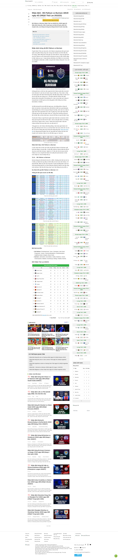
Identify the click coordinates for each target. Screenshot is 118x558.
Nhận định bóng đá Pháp (79, 26)
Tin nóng (29, 5)
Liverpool (77, 398)
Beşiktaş (86, 85)
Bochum (33, 441)
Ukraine (34, 486)
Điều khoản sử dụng (67, 535)
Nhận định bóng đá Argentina (80, 48)
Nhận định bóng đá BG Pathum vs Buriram (41, 34)
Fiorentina (87, 309)
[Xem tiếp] (81, 401)
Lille (33, 396)
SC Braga (86, 169)
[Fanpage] (85, 545)
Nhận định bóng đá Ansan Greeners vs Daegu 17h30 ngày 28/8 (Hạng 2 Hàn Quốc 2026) (39, 452)
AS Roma (34, 411)
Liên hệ (77, 547)
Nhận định (74, 5)
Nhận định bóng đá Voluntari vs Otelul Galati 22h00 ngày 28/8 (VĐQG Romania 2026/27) (40, 407)
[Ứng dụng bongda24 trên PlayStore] (83, 535)
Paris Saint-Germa (87, 344)
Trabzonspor (87, 162)
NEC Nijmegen (86, 279)
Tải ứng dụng (78, 533)
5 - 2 (81, 320)
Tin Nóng (27, 535)
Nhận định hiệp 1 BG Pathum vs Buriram (41, 36)
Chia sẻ (88, 410)
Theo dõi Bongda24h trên (57, 17)
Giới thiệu (65, 533)
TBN (45, 5)
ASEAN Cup (34, 5)
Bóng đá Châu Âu (38, 537)
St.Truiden (87, 89)
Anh (43, 5)
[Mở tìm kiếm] (83, 2)
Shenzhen (34, 501)
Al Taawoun (46, 383)
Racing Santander (87, 328)
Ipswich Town (77, 389)
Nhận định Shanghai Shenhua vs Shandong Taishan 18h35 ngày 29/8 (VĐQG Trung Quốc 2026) (39, 512)
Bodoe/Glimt (75, 278)
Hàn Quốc (34, 456)
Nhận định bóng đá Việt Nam (80, 24)
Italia (52, 5)
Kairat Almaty (87, 159)
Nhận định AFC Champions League (81, 62)
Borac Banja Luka (75, 173)
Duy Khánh (53, 317)
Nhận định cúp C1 (77, 21)
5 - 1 (81, 275)
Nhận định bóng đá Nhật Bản (80, 53)
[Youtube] (90, 545)
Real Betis (87, 270)
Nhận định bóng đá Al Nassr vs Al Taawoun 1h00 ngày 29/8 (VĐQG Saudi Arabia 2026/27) (39, 378)
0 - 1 (81, 270)
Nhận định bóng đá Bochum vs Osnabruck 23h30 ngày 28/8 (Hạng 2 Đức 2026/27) (39, 437)
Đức (55, 5)
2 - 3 (81, 298)
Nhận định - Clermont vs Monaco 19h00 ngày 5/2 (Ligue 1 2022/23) (45, 367)
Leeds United (77, 395)
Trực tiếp (27, 541)
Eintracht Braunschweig (43, 426)
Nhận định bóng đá (48, 535)
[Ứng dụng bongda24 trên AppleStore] (88, 535)
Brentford (77, 377)
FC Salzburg (75, 82)
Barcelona (87, 349)
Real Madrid (76, 206)
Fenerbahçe (87, 212)
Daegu (39, 456)
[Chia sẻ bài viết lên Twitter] (29, 16)
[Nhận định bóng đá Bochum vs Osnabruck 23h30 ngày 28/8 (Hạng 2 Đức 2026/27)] (61, 439)
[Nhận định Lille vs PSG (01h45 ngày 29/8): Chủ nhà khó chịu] (61, 396)
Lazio (86, 355)
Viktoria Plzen (76, 79)
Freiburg (76, 264)
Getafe (86, 199)
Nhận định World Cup (78, 40)
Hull (75, 383)
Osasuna (76, 303)
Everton (76, 380)
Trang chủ (27, 533)
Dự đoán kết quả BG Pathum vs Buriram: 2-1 (42, 39)
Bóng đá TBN (37, 539)
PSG (37, 396)
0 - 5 (81, 349)
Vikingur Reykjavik (87, 173)
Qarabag (76, 250)
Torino (77, 337)
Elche (77, 349)
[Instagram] (88, 545)
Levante (86, 303)
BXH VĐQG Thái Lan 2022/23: (39, 44)
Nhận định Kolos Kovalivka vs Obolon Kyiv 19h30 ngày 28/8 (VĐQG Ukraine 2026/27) (40, 482)
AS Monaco (76, 260)
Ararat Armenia (76, 238)
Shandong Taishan (45, 516)
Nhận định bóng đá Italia (79, 29)
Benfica (86, 126)
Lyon (77, 212)
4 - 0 (81, 309)
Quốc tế (61, 5)
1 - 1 (81, 315)
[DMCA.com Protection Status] (78, 556)
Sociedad (86, 206)
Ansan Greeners (46, 456)
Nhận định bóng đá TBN (79, 18)
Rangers (86, 253)
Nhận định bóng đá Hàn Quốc (80, 50)
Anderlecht (76, 159)
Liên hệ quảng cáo (66, 539)
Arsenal (76, 374)
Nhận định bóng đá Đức (79, 34)
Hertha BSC (34, 426)
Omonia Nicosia (76, 90)
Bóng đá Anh (37, 535)
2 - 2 (81, 285)
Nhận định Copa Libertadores (80, 42)
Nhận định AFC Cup (78, 65)
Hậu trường (46, 539)
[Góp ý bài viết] (29, 22)
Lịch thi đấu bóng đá (86, 9)
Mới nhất (55, 2)
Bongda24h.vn (87, 552)
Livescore (46, 541)
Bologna (76, 355)
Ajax (77, 140)
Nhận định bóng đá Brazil (79, 45)
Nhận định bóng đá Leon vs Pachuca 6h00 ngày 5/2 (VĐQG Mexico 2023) (47, 357)
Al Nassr (40, 383)
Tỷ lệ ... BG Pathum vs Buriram (39, 37)
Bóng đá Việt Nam (38, 533)
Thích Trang (75, 410)
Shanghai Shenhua (36, 516)
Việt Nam (39, 5)
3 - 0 (81, 278)
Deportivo (86, 315)
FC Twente (87, 250)
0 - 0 (81, 303)
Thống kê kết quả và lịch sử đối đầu (40, 40)
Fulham (76, 298)
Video (86, 5)
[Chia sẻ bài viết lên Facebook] (29, 14)
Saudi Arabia (34, 383)
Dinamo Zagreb (86, 219)
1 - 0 (81, 327)
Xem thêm (49, 525)
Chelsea (86, 298)
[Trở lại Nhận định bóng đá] (29, 25)
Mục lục (35, 31)
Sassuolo (86, 334)
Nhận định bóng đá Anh (79, 16)
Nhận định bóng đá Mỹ (78, 37)
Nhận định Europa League (79, 32)
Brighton (76, 176)
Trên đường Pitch (65, 2)
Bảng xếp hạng (78, 363)
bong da (44, 315)
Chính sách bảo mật (67, 537)
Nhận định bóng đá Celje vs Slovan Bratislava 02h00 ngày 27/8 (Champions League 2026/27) (38, 467)
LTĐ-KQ (65, 5)
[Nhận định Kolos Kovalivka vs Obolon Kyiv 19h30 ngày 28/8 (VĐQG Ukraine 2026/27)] (61, 484)
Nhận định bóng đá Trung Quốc (80, 56)
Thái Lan (86, 285)
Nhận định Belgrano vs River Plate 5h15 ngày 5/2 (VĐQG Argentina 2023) (47, 369)
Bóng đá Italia (37, 541)
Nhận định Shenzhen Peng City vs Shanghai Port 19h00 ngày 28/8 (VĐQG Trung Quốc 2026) (39, 497)
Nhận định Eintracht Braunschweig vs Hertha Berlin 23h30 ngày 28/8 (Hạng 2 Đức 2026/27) (40, 422)
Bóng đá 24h (70, 9)
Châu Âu (49, 5)
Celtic (86, 275)
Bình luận (70, 5)
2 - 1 (81, 334)
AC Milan (86, 337)
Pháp (58, 5)
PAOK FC (87, 100)
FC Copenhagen (75, 104)
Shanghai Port (41, 501)
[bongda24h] (26, 5)
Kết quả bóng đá (77, 9)
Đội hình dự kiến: (36, 42)
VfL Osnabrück (40, 441)
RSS (75, 544)
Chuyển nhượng (80, 5)
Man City (76, 392)
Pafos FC (76, 115)
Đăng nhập (90, 2)
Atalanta (86, 147)
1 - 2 (81, 337)
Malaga (76, 315)
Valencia (76, 270)
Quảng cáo (83, 547)
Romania (39, 411)
